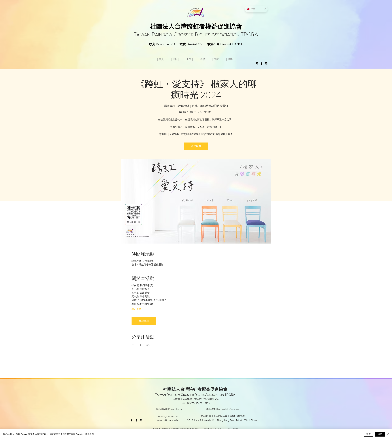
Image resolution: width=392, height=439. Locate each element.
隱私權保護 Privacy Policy (169, 409)
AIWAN (143, 35)
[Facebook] (261, 63)
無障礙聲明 (222, 409)
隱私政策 (89, 434)
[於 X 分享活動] (140, 345)
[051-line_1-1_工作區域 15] (266, 63)
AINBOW (163, 35)
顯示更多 (136, 309)
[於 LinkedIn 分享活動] (148, 345)
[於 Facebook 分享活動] (133, 345)
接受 (380, 434)
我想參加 (196, 146)
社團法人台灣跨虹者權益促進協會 (196, 26)
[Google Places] (257, 63)
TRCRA (249, 34)
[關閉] (388, 434)
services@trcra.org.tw (168, 419)
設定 (368, 434)
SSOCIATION (227, 35)
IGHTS (204, 35)
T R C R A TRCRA (195, 394)
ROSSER (185, 35)
